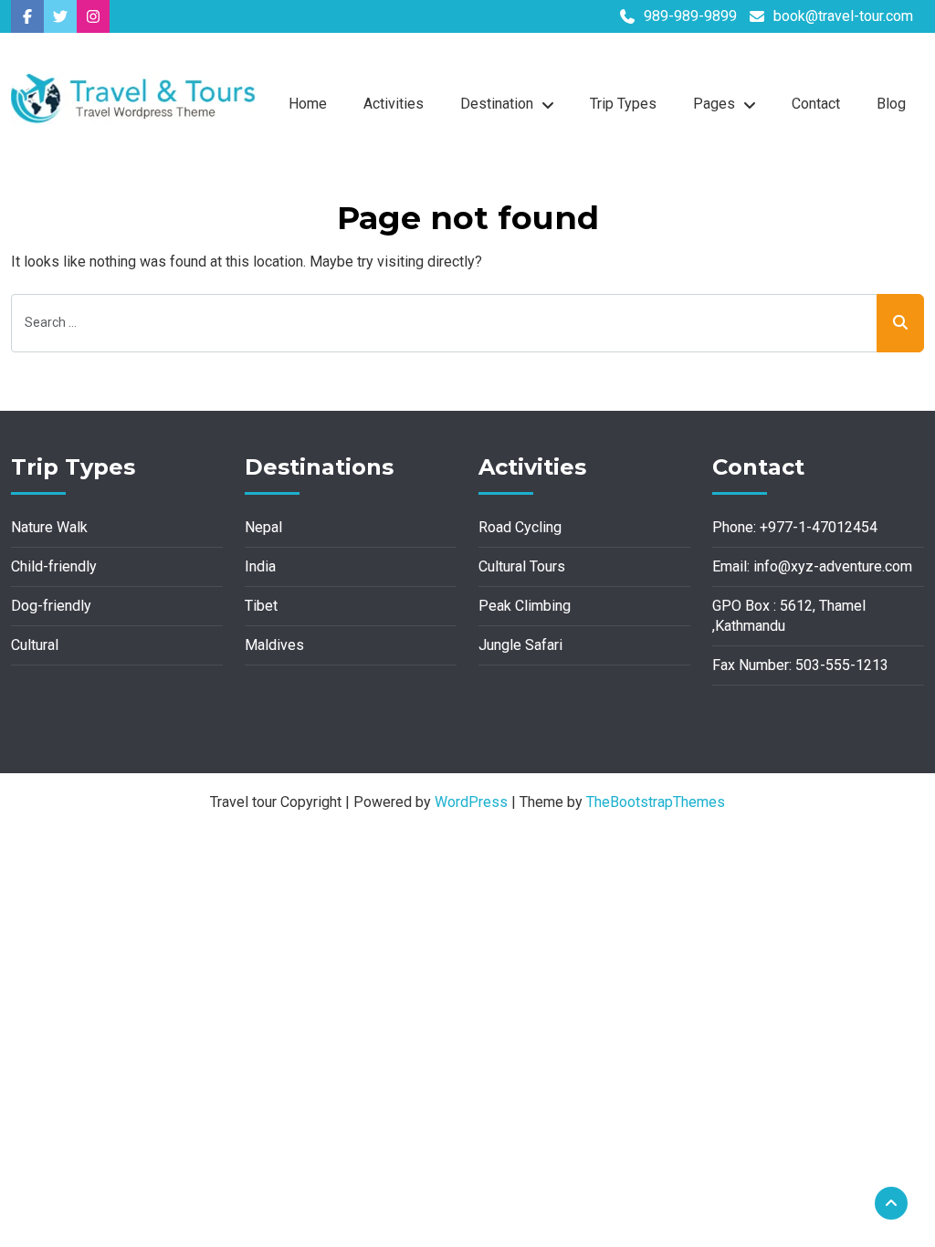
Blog (891, 103)
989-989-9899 (690, 16)
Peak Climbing (524, 605)
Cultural (34, 645)
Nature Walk (49, 527)
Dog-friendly (51, 605)
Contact (816, 103)
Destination (496, 103)
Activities (393, 103)
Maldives (274, 645)
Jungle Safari (520, 645)
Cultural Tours (521, 566)
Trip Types (623, 103)
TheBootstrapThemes (655, 802)
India (260, 566)
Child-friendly (54, 566)
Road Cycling (520, 527)
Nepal (263, 527)
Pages (714, 103)
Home (308, 103)
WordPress (471, 802)
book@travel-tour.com (843, 16)
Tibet (261, 605)
